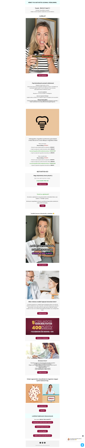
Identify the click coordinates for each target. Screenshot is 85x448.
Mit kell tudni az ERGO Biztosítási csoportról (42, 422)
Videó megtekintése (42, 75)
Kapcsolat (42, 410)
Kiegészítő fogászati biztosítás (42, 426)
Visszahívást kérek (42, 406)
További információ (42, 184)
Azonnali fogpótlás (42, 431)
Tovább (42, 205)
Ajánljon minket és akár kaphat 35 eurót (42, 435)
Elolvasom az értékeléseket (42, 338)
